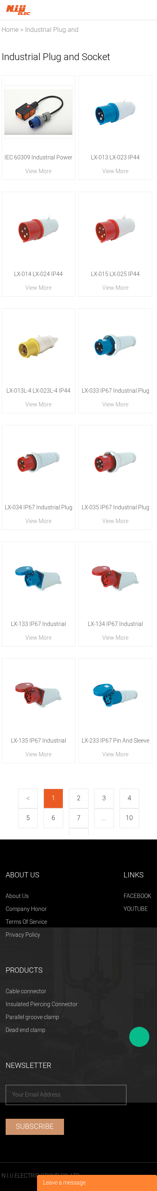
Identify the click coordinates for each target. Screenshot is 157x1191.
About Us (17, 896)
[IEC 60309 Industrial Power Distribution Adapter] (38, 112)
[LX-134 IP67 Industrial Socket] (115, 578)
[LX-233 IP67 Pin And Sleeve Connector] (115, 695)
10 (129, 818)
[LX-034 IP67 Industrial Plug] (38, 461)
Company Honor (26, 909)
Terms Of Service (26, 922)
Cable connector (26, 991)
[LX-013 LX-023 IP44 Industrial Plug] (115, 112)
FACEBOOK (137, 896)
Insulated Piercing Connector (42, 1004)
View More (38, 171)
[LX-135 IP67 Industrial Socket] (38, 695)
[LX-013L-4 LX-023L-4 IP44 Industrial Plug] (38, 345)
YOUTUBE (136, 909)
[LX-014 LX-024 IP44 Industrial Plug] (38, 228)
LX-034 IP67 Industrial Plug (38, 507)
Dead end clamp (25, 1030)
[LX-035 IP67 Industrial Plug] (115, 461)
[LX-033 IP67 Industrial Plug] (115, 345)
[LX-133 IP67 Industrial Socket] (38, 578)
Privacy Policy (23, 935)
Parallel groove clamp (32, 1017)
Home (10, 30)
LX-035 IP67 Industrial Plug (115, 507)
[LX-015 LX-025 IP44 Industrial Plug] (115, 228)
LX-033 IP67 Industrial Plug (115, 391)
